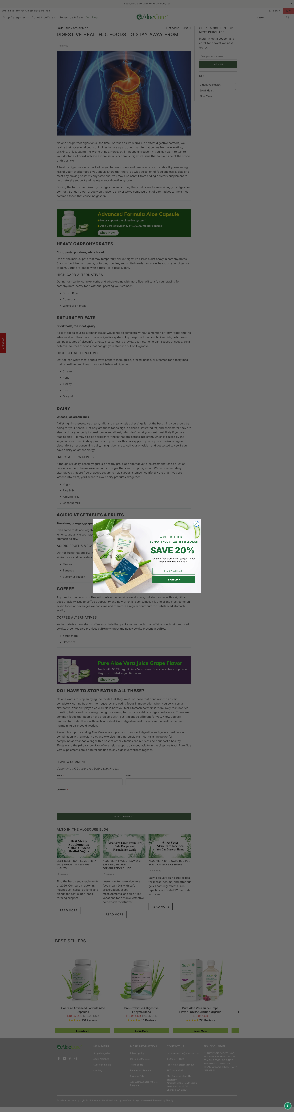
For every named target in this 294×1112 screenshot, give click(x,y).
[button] (288, 1106)
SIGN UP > (174, 579)
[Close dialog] (196, 523)
